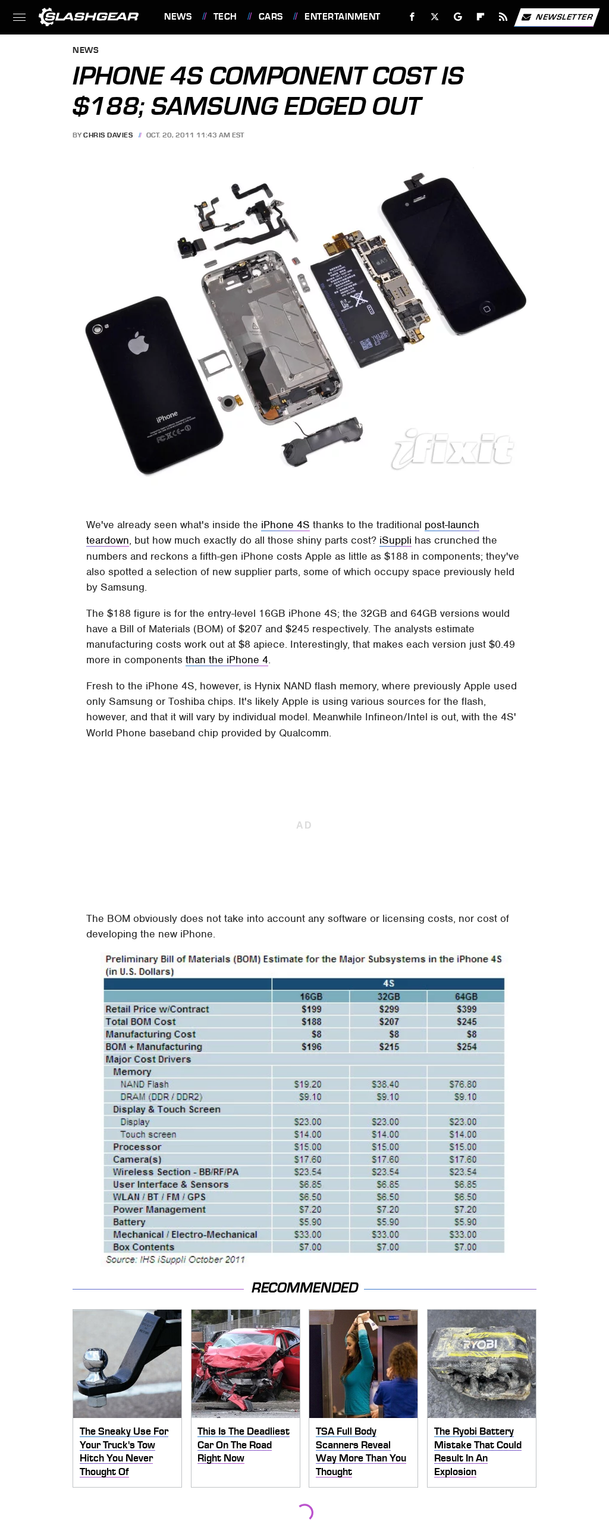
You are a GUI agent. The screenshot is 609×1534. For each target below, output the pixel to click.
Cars (271, 16)
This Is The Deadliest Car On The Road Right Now (243, 1444)
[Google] (458, 17)
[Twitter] (435, 17)
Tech (225, 16)
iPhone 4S (285, 524)
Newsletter (564, 16)
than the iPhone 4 (227, 659)
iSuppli (395, 540)
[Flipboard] (480, 17)
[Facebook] (412, 17)
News (178, 16)
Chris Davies (108, 135)
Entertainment (342, 16)
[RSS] (503, 17)
